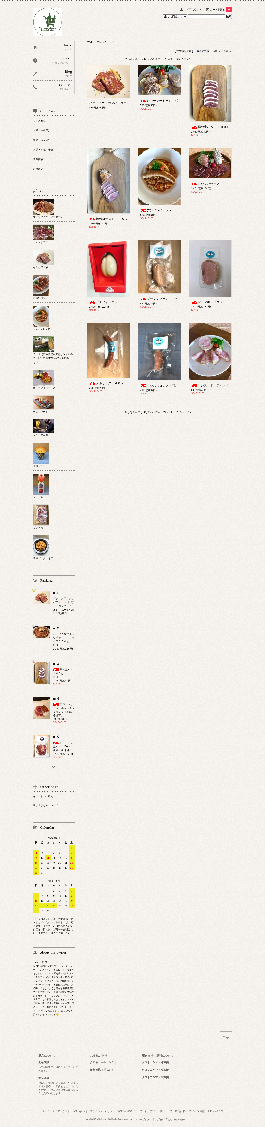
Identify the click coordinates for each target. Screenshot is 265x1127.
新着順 (227, 51)
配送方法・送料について (158, 1111)
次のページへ (183, 58)
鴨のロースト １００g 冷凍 (117, 219)
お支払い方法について (130, 1111)
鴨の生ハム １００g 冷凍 (223, 127)
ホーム (46, 1111)
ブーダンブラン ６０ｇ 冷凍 (171, 299)
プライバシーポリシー (102, 1111)
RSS (210, 1111)
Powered (139, 1119)
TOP (90, 42)
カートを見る (220, 9)
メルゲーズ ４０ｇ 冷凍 (114, 383)
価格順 (216, 51)
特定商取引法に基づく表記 (190, 1111)
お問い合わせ (79, 1111)
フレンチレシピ (105, 42)
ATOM (219, 1111)
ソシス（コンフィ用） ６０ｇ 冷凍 (179, 385)
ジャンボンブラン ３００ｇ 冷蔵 (229, 302)
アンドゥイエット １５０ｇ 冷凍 (179, 210)
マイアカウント (193, 9)
